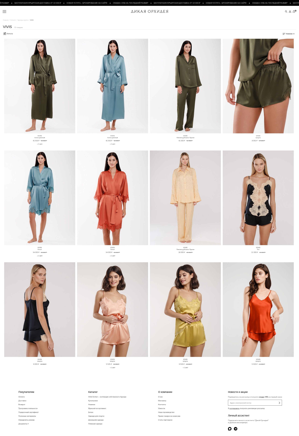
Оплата (21, 397)
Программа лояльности (27, 408)
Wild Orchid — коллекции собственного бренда (107, 397)
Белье (90, 412)
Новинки (91, 404)
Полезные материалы (27, 416)
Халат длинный (39, 137)
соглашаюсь (234, 408)
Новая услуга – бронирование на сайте (71, 3)
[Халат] (39, 198)
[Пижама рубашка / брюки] (185, 86)
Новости (161, 408)
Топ (258, 249)
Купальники (93, 401)
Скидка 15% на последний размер (114, 3)
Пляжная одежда (95, 424)
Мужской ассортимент (97, 408)
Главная (6, 20)
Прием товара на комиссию (169, 416)
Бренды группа (23, 20)
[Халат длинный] (39, 86)
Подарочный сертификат (28, 412)
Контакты (162, 404)
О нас (160, 397)
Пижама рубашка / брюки (185, 137)
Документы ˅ (23, 424)
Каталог (13, 20)
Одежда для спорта (96, 416)
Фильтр (10, 34)
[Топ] (258, 198)
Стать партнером (165, 420)
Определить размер (26, 420)
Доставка (22, 401)
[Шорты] (258, 86)
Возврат (21, 404)
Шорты (258, 137)
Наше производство (166, 412)
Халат (40, 249)
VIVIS (40, 136)
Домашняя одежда (95, 420)
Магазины (162, 401)
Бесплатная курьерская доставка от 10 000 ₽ (161, 3)
